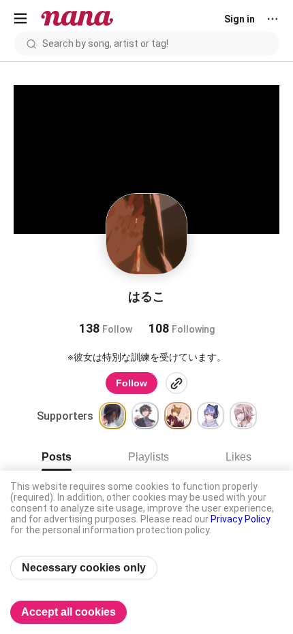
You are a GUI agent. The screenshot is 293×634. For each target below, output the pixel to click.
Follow (131, 383)
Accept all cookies (68, 612)
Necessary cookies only (84, 567)
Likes (238, 457)
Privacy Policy (241, 519)
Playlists (148, 457)
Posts (57, 457)
